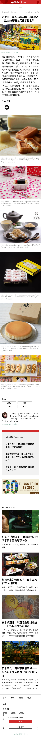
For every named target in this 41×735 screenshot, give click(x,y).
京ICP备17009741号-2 (20, 734)
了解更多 (20, 727)
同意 (20, 721)
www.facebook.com (9, 52)
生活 (4, 703)
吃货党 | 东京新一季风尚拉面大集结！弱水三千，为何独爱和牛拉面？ (19, 457)
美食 (13, 698)
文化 (21, 698)
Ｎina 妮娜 (6, 100)
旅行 (4, 698)
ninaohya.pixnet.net (10, 424)
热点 (29, 698)
